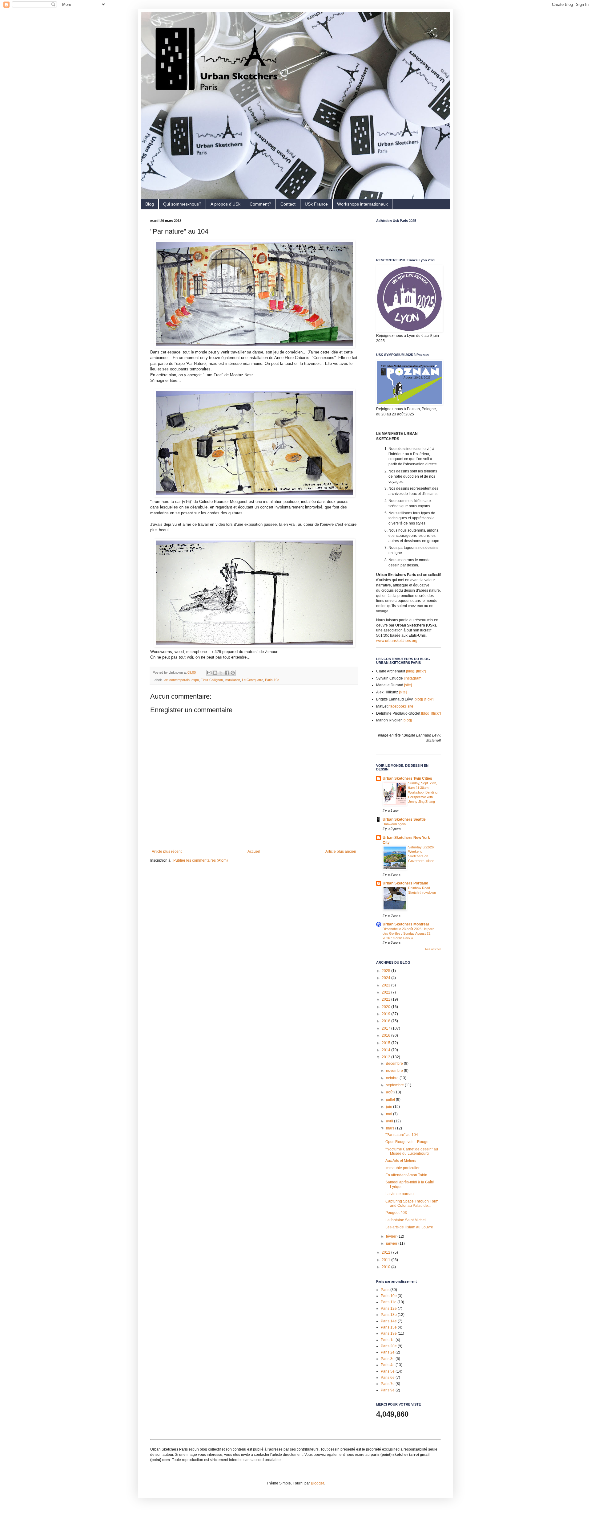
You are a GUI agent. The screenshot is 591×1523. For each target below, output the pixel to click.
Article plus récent (167, 851)
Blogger (317, 1483)
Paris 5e (388, 1371)
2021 (386, 999)
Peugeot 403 (396, 1213)
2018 (386, 1021)
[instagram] (413, 678)
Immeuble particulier (402, 1168)
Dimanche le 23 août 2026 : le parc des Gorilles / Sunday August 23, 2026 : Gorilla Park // (408, 933)
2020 (386, 1007)
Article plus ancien (340, 851)
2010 (386, 1267)
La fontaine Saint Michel (405, 1220)
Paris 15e (389, 1327)
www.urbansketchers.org (396, 641)
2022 (386, 992)
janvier (392, 1243)
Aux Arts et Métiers (400, 1160)
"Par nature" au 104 (401, 1135)
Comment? (260, 204)
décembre (395, 1063)
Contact (288, 204)
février (391, 1236)
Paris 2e (388, 1352)
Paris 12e (389, 1308)
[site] (408, 685)
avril (390, 1121)
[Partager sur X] (221, 673)
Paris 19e (272, 680)
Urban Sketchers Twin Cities (407, 778)
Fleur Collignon (212, 680)
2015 (386, 1043)
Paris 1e (388, 1340)
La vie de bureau (399, 1194)
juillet (391, 1099)
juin (389, 1106)
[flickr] (421, 671)
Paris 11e (388, 1302)
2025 (386, 971)
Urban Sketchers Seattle (404, 819)
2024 (386, 978)
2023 (386, 985)
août (390, 1092)
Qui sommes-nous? (182, 204)
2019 (386, 1014)
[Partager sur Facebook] (227, 673)
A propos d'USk (225, 204)
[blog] (410, 671)
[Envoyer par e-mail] (209, 673)
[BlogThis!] (215, 673)
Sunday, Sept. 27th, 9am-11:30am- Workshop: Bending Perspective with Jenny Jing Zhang (422, 792)
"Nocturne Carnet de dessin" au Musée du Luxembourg (411, 1151)
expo (195, 680)
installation (232, 680)
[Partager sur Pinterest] (233, 673)
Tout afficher (433, 949)
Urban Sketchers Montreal (406, 924)
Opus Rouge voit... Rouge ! (407, 1142)
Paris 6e (388, 1377)
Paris (385, 1290)
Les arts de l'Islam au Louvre (409, 1227)
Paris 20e (389, 1346)
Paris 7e (388, 1384)
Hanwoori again (394, 824)
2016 (386, 1035)
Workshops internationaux (362, 204)
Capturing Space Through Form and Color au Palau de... (411, 1203)
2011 (386, 1260)
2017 (386, 1028)
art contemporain (177, 680)
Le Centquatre (252, 680)
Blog (149, 204)
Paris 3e (388, 1359)
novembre (395, 1070)
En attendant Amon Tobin (406, 1175)
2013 (386, 1057)
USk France (316, 204)
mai (389, 1114)
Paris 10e (389, 1296)
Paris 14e (389, 1321)
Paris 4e (388, 1365)
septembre (395, 1085)
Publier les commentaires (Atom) (200, 860)
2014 (386, 1050)
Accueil (253, 851)
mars (390, 1128)
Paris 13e (389, 1315)
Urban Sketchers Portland (405, 883)
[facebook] (397, 706)
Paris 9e (388, 1390)
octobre (393, 1078)
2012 (386, 1252)
